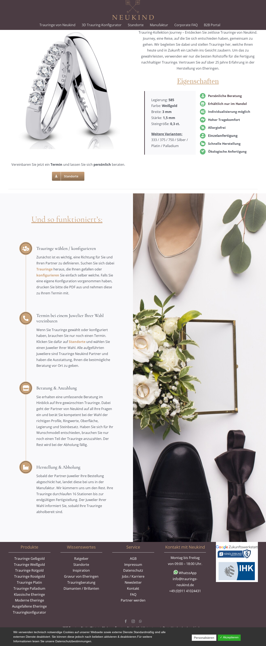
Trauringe (44, 269)
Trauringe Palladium (29, 588)
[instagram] (133, 621)
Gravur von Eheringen (81, 576)
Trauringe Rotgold (29, 570)
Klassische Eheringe (29, 594)
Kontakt (133, 588)
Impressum (133, 564)
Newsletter (133, 582)
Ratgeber (81, 558)
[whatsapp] (140, 621)
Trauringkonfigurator (29, 612)
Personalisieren (204, 637)
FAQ (133, 594)
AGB (133, 558)
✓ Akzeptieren (229, 637)
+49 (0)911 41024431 (185, 591)
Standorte (77, 341)
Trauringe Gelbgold (29, 558)
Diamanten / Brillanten (81, 588)
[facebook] (125, 621)
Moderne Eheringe (29, 600)
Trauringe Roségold (29, 576)
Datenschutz (133, 570)
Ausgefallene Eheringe (29, 606)
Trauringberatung (81, 582)
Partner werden (133, 600)
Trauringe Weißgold (29, 564)
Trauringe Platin (29, 582)
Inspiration (81, 570)
